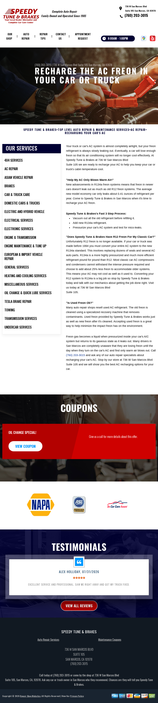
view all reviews (79, 605)
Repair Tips (44, 36)
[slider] (79, 577)
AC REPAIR (138, 129)
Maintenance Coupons (109, 640)
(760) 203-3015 (136, 15)
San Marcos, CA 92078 (100, 65)
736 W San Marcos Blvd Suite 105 (70, 65)
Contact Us (61, 36)
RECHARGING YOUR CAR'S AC (85, 133)
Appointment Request (83, 36)
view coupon (25, 446)
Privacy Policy (77, 696)
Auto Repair (25, 36)
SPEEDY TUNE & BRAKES (39, 129)
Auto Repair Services (48, 640)
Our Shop (9, 36)
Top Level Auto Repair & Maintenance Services (93, 129)
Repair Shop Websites (30, 696)
